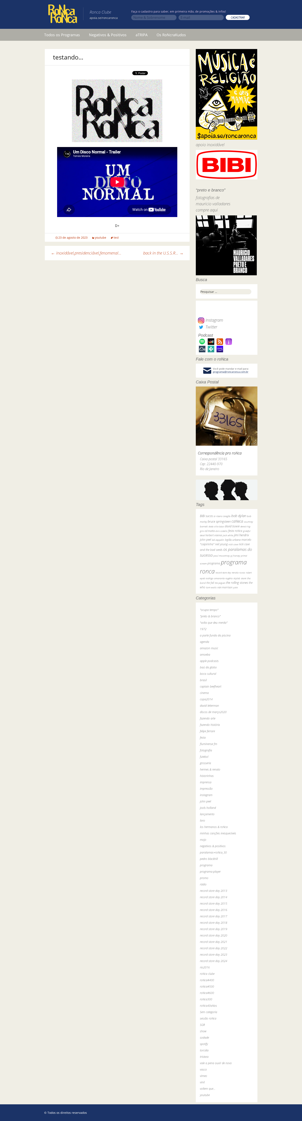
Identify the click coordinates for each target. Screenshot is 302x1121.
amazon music (209, 648)
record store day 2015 (213, 903)
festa (203, 737)
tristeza (204, 1057)
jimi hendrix (241, 535)
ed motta (210, 531)
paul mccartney (221, 555)
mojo (203, 840)
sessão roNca (208, 1018)
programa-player (210, 871)
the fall (210, 583)
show (203, 1031)
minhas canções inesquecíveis (218, 833)
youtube (100, 237)
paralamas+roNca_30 (213, 852)
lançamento (207, 814)
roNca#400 (207, 980)
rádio (203, 884)
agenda (204, 642)
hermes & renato (210, 769)
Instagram (213, 320)
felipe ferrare (207, 731)
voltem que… (207, 1089)
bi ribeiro (218, 516)
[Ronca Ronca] (62, 14)
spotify (204, 1044)
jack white (228, 535)
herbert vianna (213, 535)
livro (202, 820)
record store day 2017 (213, 916)
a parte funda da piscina (215, 635)
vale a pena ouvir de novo (216, 1063)
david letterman (209, 706)
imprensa (205, 782)
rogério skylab (232, 578)
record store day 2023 (213, 954)
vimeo (203, 1076)
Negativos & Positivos (108, 34)
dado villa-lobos (216, 526)
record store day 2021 (213, 942)
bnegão (227, 516)
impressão (206, 789)
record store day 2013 (213, 891)
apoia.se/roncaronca (104, 18)
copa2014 (206, 699)
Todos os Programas (62, 34)
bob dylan (238, 515)
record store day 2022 (213, 948)
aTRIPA (142, 34)
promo (204, 878)
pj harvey (235, 555)
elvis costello (221, 530)
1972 (203, 629)
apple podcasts (209, 661)
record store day (223, 572)
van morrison (224, 587)
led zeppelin (218, 539)
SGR (202, 1025)
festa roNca (235, 531)
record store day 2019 (213, 929)
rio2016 (205, 967)
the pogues (220, 582)
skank (243, 578)
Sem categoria (208, 1012)
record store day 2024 (213, 961)
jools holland (208, 808)
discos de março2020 (213, 712)
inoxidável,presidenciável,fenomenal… (86, 253)
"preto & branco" (210, 616)
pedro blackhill (209, 859)
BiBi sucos (206, 516)
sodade (204, 1037)
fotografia (206, 750)
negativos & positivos (213, 846)
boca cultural (208, 674)
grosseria (205, 763)
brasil (203, 680)
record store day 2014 (213, 897)
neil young (221, 544)
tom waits (211, 587)
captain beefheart (210, 686)
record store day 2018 (213, 923)
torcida (204, 1050)
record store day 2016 (213, 910)
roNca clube (207, 974)
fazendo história (210, 725)
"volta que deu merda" (213, 623)
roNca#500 (207, 986)
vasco (203, 1069)
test (116, 237)
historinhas (207, 776)
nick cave (233, 544)
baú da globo (208, 667)
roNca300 (206, 999)
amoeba (205, 654)
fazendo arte (207, 718)
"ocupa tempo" (209, 610)
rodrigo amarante (215, 578)
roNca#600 (207, 993)
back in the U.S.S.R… (163, 253)
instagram (206, 795)
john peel (205, 540)
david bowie (232, 526)
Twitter (210, 327)
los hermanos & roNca (214, 827)
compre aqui (207, 210)
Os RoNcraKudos (171, 34)
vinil (202, 1082)
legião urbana (233, 540)
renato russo (238, 572)
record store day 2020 (213, 935)
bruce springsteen (219, 521)
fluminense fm (208, 744)
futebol (204, 757)
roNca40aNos (208, 1006)
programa (213, 563)
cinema (204, 693)
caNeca (237, 521)
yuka (235, 587)
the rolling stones (237, 582)
